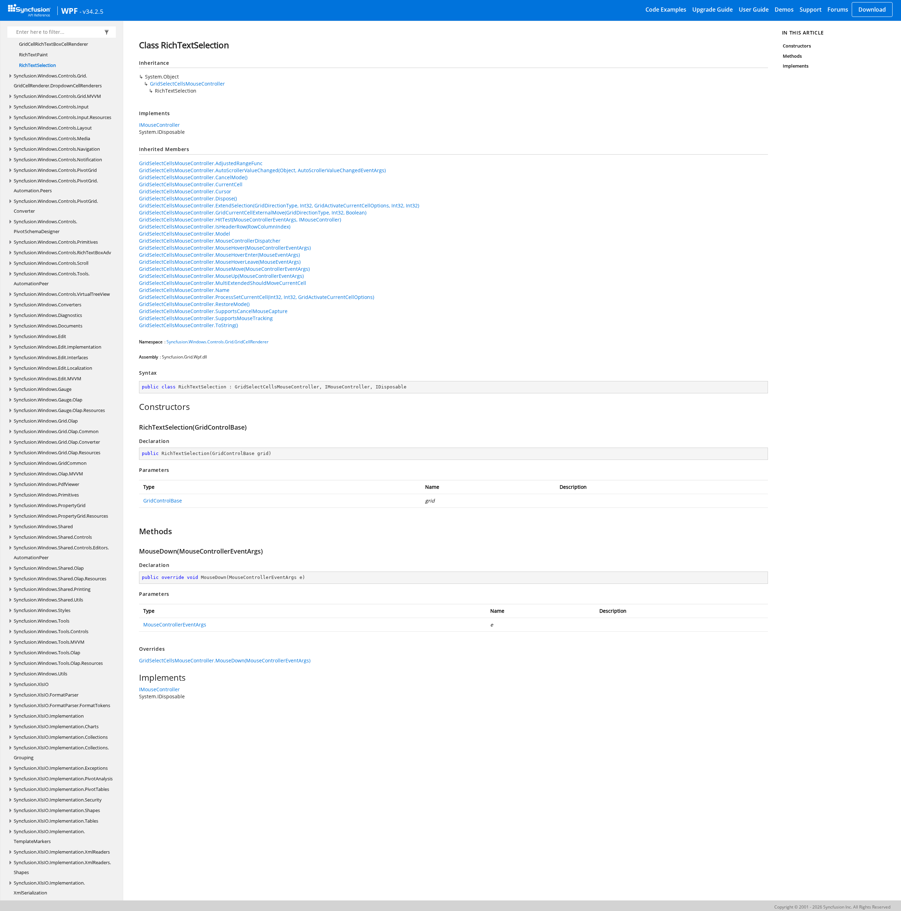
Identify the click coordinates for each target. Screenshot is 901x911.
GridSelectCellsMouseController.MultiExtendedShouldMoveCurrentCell (222, 283)
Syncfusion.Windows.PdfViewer (46, 484)
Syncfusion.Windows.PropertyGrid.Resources (61, 516)
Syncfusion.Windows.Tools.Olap (47, 652)
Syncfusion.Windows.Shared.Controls (53, 537)
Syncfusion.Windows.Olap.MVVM (48, 473)
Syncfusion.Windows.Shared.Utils (48, 600)
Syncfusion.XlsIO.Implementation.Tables (56, 821)
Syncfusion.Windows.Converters (47, 304)
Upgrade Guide (712, 9)
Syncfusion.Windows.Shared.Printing (52, 589)
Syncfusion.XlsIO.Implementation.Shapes (57, 810)
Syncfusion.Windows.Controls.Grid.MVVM (57, 96)
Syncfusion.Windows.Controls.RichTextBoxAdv (62, 252)
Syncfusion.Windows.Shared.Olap (49, 568)
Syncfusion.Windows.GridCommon (50, 463)
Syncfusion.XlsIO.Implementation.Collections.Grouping (61, 752)
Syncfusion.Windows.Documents (48, 326)
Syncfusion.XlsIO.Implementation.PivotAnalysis (63, 778)
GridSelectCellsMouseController (187, 83)
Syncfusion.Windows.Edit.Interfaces (51, 357)
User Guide (754, 9)
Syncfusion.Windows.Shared (43, 526)
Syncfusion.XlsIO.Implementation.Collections (61, 737)
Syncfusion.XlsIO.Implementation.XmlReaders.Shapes (62, 867)
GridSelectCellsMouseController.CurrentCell (190, 184)
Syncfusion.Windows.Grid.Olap (46, 421)
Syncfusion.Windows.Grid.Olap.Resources (57, 452)
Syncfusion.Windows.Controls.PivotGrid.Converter (56, 206)
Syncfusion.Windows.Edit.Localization (53, 368)
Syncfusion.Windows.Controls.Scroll (51, 263)
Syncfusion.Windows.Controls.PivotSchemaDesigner (45, 226)
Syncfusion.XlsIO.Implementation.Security (58, 800)
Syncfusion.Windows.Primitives (46, 495)
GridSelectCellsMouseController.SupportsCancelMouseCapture (213, 311)
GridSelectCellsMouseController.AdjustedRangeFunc (201, 163)
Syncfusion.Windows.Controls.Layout (53, 128)
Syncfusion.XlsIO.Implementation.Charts (56, 726)
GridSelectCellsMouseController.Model (184, 233)
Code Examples (665, 9)
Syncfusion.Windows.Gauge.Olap (48, 400)
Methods (792, 56)
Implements (796, 66)
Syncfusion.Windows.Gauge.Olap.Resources (59, 410)
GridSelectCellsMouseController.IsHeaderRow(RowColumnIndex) (214, 226)
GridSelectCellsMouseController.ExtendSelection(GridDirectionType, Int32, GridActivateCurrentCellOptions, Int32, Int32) (279, 205)
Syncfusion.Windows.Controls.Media (52, 138)
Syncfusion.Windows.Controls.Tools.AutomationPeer (51, 278)
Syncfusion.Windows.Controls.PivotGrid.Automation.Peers (56, 185)
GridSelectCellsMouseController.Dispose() (188, 198)
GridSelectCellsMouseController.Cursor (185, 191)
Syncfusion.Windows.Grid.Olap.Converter (57, 442)
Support (810, 9)
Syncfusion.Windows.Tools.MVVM (49, 642)
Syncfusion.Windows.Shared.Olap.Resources (60, 578)
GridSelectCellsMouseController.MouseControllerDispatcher (210, 240)
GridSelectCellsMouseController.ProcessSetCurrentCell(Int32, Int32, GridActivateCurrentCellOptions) (256, 297)
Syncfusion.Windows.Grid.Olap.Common (56, 431)
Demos (784, 9)
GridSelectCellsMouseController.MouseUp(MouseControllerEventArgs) (221, 276)
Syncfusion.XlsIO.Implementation (49, 716)
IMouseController (159, 124)
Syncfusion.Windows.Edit (40, 336)
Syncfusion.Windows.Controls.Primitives (56, 242)
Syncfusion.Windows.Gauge (42, 389)
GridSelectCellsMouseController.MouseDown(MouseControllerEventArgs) (224, 660)
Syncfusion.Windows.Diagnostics (48, 315)
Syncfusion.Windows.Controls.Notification (58, 159)
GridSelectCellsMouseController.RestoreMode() (194, 304)
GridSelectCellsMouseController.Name (184, 290)
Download (872, 9)
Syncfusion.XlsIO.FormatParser (46, 695)
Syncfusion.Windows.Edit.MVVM (47, 378)
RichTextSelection (37, 65)
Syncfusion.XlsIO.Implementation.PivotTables (61, 789)
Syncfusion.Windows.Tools (41, 621)
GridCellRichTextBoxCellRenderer (53, 44)
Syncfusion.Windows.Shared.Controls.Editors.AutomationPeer (61, 552)
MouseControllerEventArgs (174, 624)
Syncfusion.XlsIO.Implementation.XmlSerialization (49, 888)
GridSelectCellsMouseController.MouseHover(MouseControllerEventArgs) (225, 247)
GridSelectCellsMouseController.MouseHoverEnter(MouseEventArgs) (219, 254)
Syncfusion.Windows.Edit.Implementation (57, 347)
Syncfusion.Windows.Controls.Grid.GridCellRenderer (217, 342)
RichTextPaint (33, 54)
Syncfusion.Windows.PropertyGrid (50, 505)
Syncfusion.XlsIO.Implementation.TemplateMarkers (49, 836)
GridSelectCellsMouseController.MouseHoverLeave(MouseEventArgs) (220, 261)
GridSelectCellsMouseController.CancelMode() (193, 177)
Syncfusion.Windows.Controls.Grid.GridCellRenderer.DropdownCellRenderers (58, 81)
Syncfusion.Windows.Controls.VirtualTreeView (62, 294)
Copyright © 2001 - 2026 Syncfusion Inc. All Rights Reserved (832, 907)
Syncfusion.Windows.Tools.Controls (51, 631)
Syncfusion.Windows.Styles (42, 610)
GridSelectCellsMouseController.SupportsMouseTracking (206, 318)
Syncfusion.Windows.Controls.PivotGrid (55, 170)
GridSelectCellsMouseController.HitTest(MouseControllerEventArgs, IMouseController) (240, 219)
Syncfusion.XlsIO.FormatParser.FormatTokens (62, 705)
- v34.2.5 (91, 11)
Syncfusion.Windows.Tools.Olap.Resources (58, 663)
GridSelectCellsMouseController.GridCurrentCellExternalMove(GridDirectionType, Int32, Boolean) (252, 212)
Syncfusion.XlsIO (31, 684)
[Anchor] (135, 406)
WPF (69, 10)
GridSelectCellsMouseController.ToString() (188, 325)
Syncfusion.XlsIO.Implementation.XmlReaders (62, 852)
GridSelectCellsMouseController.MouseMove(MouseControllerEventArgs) (224, 269)
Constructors (797, 46)
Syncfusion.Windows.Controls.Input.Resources (62, 117)
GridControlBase (162, 500)
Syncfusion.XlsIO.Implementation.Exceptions (61, 768)
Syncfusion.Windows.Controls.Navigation (57, 149)
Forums (837, 9)
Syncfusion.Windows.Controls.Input (51, 107)
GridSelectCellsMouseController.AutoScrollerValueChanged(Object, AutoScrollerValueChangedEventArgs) (262, 170)
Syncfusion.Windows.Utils (40, 673)
